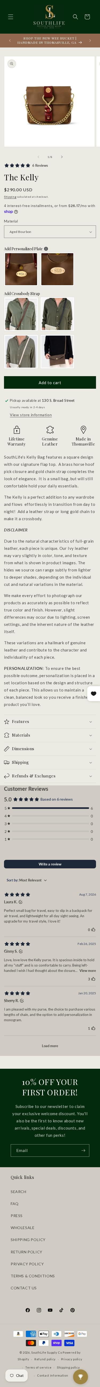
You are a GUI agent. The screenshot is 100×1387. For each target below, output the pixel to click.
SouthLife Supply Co (46, 1352)
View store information (31, 414)
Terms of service (38, 1367)
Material (11, 221)
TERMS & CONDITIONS (33, 1276)
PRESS (17, 1215)
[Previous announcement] (10, 40)
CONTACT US (24, 1288)
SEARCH (18, 1191)
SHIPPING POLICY (28, 1239)
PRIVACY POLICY (27, 1264)
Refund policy (45, 1359)
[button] (11, 17)
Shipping (10, 196)
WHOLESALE (22, 1227)
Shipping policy (68, 1367)
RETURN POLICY (26, 1252)
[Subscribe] (83, 1150)
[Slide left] (38, 157)
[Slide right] (62, 157)
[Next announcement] (90, 40)
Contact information (52, 1375)
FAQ (15, 1203)
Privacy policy (71, 1359)
